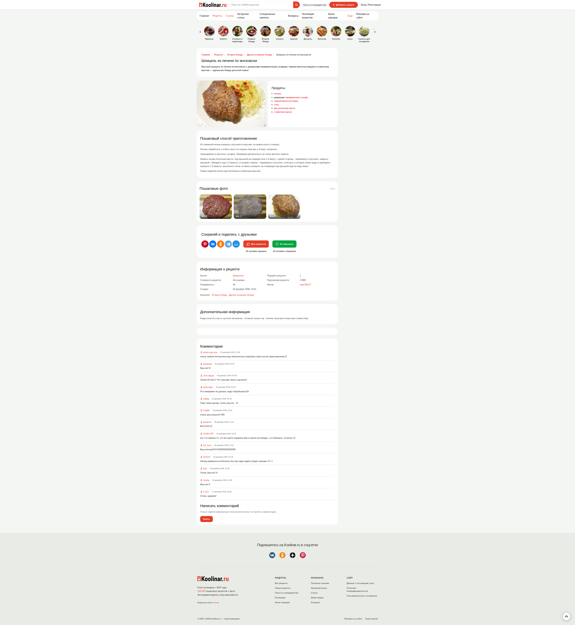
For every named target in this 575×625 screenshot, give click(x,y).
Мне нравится (258, 244)
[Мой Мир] (236, 244)
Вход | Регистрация (371, 4)
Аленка (216, 603)
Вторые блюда (219, 295)
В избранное (286, 244)
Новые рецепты (282, 588)
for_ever (207, 445)
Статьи (314, 593)
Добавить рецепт (343, 4)
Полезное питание (320, 583)
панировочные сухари (296, 97)
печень (277, 93)
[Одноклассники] (220, 244)
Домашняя (238, 275)
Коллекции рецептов (308, 16)
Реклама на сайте (362, 16)
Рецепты (217, 16)
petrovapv (208, 387)
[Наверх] (566, 616)
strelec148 (208, 433)
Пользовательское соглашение (362, 596)
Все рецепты (281, 583)
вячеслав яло (210, 352)
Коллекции (280, 597)
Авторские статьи (243, 16)
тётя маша (208, 375)
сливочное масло (283, 112)
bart (205, 468)
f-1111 (206, 491)
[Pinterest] (205, 244)
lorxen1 (206, 456)
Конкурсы (293, 16)
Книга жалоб (372, 619)
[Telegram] (228, 244)
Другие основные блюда (241, 295)
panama (207, 422)
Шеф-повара (317, 597)
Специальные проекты (267, 16)
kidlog (206, 398)
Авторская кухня (319, 588)
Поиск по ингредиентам (314, 5)
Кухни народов (333, 16)
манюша (207, 364)
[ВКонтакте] (212, 244)
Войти (206, 519)
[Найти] (296, 4)
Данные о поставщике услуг (360, 583)
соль (276, 104)
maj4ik (206, 410)
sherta (206, 480)
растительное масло (284, 108)
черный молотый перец (286, 101)
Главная (204, 16)
